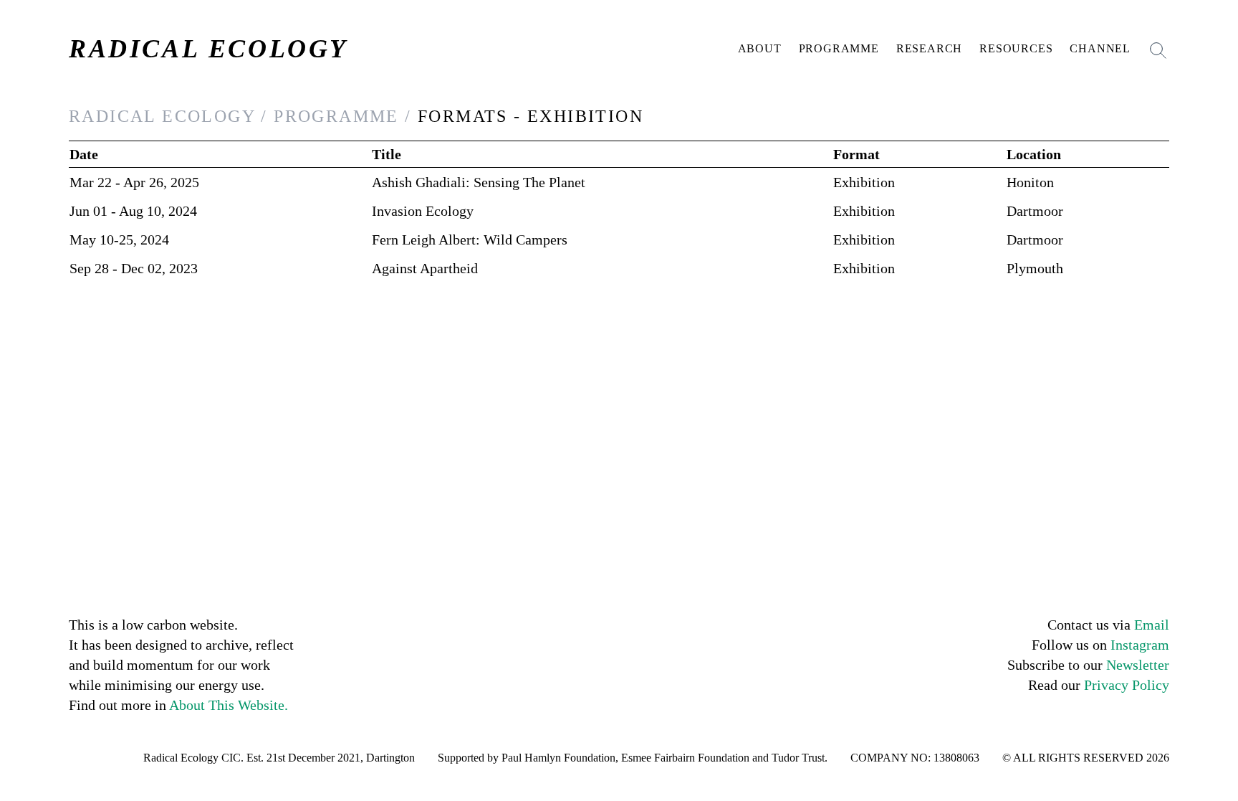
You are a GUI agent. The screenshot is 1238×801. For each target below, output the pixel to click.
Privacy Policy (1126, 685)
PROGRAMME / (342, 116)
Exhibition (864, 182)
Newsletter (1137, 665)
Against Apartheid (425, 268)
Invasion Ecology (423, 211)
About (760, 48)
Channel (1100, 48)
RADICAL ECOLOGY (208, 48)
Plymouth (1035, 268)
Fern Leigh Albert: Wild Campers (469, 239)
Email (1151, 624)
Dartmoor (1035, 211)
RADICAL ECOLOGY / (168, 116)
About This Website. (228, 705)
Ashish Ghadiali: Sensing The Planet (478, 182)
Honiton (1030, 182)
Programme (839, 48)
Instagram (1139, 645)
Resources (1015, 48)
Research (929, 48)
